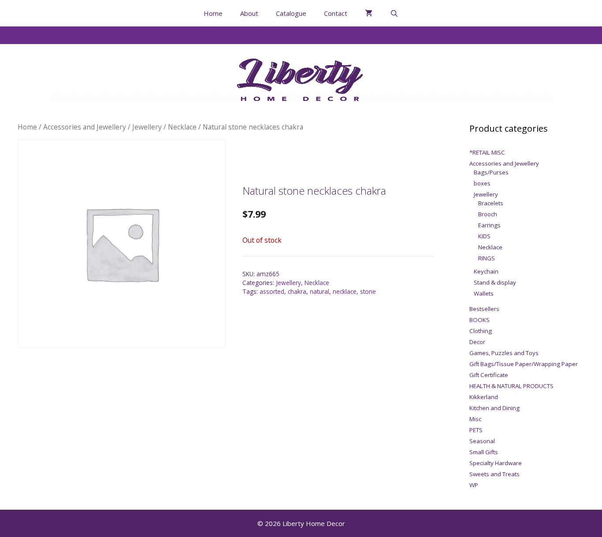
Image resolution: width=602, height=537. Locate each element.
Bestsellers (484, 309)
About (249, 13)
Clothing (480, 331)
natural (319, 291)
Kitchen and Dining (494, 408)
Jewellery (147, 127)
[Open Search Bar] (394, 13)
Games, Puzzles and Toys (504, 353)
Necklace (182, 127)
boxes (482, 183)
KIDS (484, 236)
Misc (475, 419)
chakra (297, 291)
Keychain (486, 271)
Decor (477, 342)
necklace (345, 291)
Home (213, 13)
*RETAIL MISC (487, 152)
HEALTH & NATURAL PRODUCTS (511, 386)
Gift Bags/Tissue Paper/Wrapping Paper (523, 364)
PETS (476, 430)
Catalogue (291, 13)
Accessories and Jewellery (84, 127)
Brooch (487, 214)
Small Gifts (483, 452)
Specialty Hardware (495, 463)
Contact (335, 13)
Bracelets (490, 203)
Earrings (489, 225)
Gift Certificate (488, 375)
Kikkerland (483, 397)
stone (368, 291)
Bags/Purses (491, 172)
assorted (272, 291)
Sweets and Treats (494, 474)
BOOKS (479, 320)
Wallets (484, 293)
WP (473, 485)
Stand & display (495, 282)
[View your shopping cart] (368, 13)
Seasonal (482, 441)
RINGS (486, 258)
